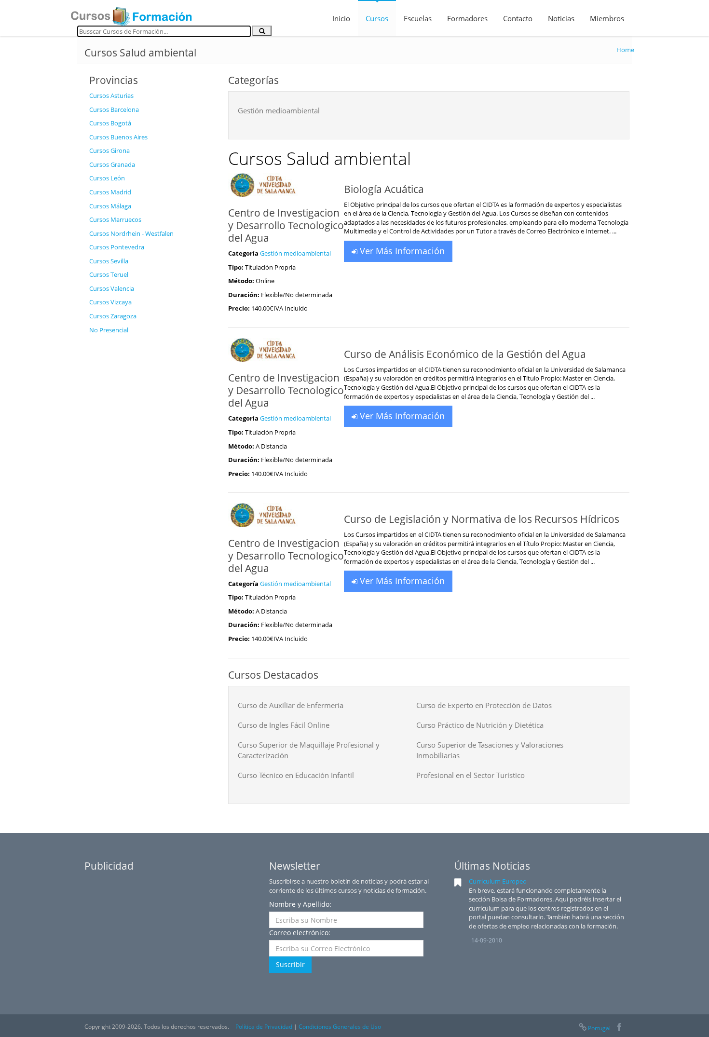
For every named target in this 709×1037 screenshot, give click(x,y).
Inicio (341, 18)
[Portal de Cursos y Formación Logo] (131, 13)
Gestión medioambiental (279, 110)
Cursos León (107, 178)
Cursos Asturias (111, 95)
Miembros (607, 18)
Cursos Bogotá (110, 123)
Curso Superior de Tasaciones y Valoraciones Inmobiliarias (489, 750)
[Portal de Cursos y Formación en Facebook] (619, 1028)
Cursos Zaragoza (112, 316)
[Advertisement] (151, 483)
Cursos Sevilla (108, 261)
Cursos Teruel (108, 274)
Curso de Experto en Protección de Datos (484, 705)
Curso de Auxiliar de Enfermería (290, 705)
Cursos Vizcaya (110, 302)
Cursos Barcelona (114, 109)
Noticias (561, 18)
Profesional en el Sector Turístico (470, 775)
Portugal (599, 1028)
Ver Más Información (401, 251)
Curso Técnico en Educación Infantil (296, 775)
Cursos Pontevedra (116, 247)
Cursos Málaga (110, 206)
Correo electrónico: (299, 932)
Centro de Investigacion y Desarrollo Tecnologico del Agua (286, 225)
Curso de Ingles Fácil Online (283, 725)
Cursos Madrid (110, 192)
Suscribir (290, 964)
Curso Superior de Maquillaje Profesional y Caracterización (309, 750)
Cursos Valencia (111, 288)
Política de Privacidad (263, 1027)
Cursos (377, 18)
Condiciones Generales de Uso (340, 1027)
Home (625, 49)
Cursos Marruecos (115, 219)
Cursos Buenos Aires (118, 137)
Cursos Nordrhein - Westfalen (131, 233)
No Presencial (108, 330)
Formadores (467, 18)
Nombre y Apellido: (300, 904)
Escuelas (418, 18)
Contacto (517, 18)
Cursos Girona (109, 150)
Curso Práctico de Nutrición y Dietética (480, 725)
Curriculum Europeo (498, 881)
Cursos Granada (112, 164)
